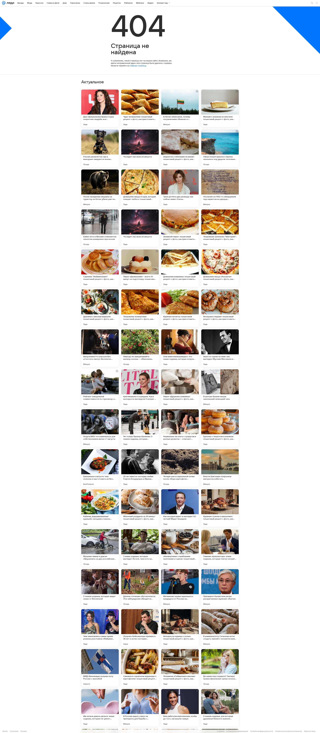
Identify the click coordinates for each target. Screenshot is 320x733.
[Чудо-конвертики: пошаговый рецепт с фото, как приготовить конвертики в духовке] (140, 108)
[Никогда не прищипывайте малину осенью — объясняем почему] (140, 348)
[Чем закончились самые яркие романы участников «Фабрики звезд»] (100, 628)
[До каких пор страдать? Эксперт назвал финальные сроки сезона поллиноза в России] (220, 668)
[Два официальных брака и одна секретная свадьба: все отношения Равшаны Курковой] (100, 108)
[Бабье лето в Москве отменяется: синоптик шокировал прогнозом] (100, 228)
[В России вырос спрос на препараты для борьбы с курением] (140, 708)
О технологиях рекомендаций (237, 731)
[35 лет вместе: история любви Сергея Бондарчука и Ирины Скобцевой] (140, 468)
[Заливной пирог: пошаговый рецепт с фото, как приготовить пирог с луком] (180, 228)
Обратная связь (310, 731)
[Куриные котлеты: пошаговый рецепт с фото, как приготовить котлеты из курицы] (180, 308)
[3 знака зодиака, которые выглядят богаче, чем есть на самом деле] (140, 548)
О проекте (220, 731)
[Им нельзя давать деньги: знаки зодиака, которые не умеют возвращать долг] (100, 708)
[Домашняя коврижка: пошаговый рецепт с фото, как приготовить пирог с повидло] (180, 268)
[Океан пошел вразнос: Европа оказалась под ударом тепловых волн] (220, 148)
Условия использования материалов (288, 731)
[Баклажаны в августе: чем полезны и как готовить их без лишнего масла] (100, 468)
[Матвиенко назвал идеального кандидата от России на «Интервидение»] (180, 588)
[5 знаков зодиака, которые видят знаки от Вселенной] (100, 588)
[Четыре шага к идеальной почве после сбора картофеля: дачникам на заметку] (180, 468)
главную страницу (138, 65)
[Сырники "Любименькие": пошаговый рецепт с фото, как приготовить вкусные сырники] (100, 268)
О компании (14, 731)
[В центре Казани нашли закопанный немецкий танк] (220, 388)
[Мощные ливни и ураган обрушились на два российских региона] (100, 548)
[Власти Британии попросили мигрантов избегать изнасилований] (220, 468)
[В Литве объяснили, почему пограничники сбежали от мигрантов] (180, 108)
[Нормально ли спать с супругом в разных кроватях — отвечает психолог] (180, 428)
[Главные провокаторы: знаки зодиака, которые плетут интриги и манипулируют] (220, 548)
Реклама (23, 731)
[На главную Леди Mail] (10, 3)
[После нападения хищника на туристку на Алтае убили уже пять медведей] (100, 188)
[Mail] (4, 3)
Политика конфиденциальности (261, 731)
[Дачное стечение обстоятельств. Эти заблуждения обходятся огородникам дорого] (140, 588)
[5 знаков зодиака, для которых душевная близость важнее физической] (220, 708)
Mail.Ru (5, 731)
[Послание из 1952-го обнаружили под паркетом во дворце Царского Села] (220, 188)
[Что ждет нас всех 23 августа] (140, 148)
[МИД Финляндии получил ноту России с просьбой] (100, 668)
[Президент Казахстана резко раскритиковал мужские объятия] (220, 588)
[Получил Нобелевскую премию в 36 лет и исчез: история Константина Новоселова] (140, 628)
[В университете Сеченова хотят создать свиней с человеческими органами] (220, 628)
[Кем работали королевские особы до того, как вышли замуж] (180, 708)
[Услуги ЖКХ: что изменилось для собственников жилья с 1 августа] (100, 428)
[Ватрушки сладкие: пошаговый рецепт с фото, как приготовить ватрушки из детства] (220, 308)
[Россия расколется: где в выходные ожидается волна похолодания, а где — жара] (100, 148)
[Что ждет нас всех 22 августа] (140, 228)
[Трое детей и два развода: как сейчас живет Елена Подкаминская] (180, 188)
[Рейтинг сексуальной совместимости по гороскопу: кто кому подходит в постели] (100, 388)
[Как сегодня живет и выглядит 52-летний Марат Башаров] (180, 508)
